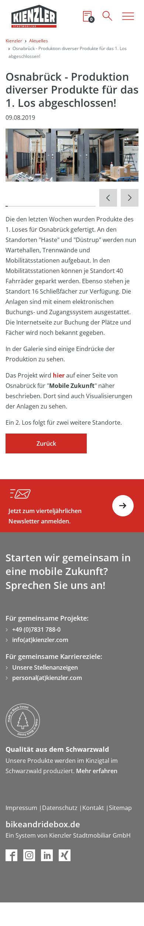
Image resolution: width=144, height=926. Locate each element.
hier (59, 375)
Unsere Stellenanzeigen (45, 667)
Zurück (46, 443)
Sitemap (120, 808)
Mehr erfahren (96, 771)
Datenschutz (60, 808)
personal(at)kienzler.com (47, 678)
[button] (108, 198)
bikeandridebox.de (43, 824)
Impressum (22, 808)
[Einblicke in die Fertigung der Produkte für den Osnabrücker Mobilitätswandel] (72, 154)
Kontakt (94, 808)
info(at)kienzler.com (40, 640)
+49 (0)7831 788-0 (36, 629)
